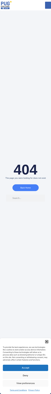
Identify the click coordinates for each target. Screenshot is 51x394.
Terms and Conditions (18, 390)
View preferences (25, 383)
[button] (46, 341)
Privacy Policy (34, 390)
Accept (25, 367)
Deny (25, 375)
